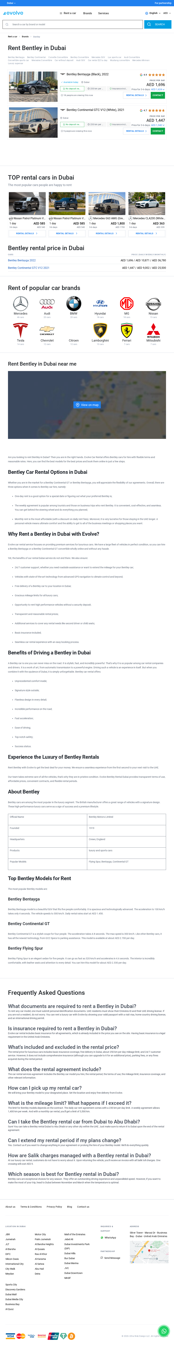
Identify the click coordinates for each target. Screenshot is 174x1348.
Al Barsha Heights (44, 1244)
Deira (37, 1273)
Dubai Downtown (73, 1273)
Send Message (112, 1258)
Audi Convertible (132, 57)
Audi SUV (80, 60)
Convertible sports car (18, 60)
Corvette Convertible (58, 57)
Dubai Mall (10, 1294)
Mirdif (67, 1278)
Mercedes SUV (98, 57)
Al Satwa (39, 1264)
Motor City (40, 1234)
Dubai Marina (71, 1263)
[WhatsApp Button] (164, 1331)
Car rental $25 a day (98, 60)
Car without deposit (64, 60)
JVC (66, 1268)
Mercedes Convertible (42, 60)
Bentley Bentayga (16, 57)
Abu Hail (39, 1268)
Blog (69, 1206)
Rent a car (12, 36)
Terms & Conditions (31, 1206)
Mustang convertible (120, 60)
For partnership (163, 3)
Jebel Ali (68, 1239)
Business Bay (12, 1304)
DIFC (8, 1254)
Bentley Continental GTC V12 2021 (28, 267)
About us (10, 1206)
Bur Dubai (69, 1258)
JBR (7, 1234)
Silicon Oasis (12, 1259)
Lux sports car (114, 57)
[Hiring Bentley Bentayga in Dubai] (33, 87)
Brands (25, 36)
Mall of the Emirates (74, 1234)
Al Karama (40, 1259)
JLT (7, 1244)
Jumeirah (10, 1239)
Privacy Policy (54, 1206)
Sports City (11, 1284)
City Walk (10, 1268)
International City (14, 1264)
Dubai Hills (69, 1253)
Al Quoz (9, 1309)
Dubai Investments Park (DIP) (77, 1246)
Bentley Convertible (80, 57)
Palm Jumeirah (43, 1239)
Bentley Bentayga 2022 (22, 260)
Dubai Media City (14, 1299)
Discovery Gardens (15, 1289)
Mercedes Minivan (141, 60)
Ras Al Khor (41, 1254)
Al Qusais (40, 1249)
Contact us (83, 1206)
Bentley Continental (36, 57)
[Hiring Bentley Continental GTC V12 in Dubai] (33, 122)
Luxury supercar (15, 63)
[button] (9, 3)
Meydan (9, 1273)
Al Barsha (10, 1249)
